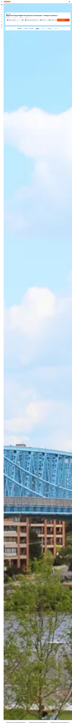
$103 (7, 15)
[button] (2, 1)
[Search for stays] (1, 7)
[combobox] (9, 17)
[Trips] (1, 22)
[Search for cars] (1, 9)
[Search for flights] (1, 5)
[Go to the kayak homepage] (7, 1)
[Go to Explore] (1, 17)
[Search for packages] (1, 11)
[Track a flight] (1, 19)
